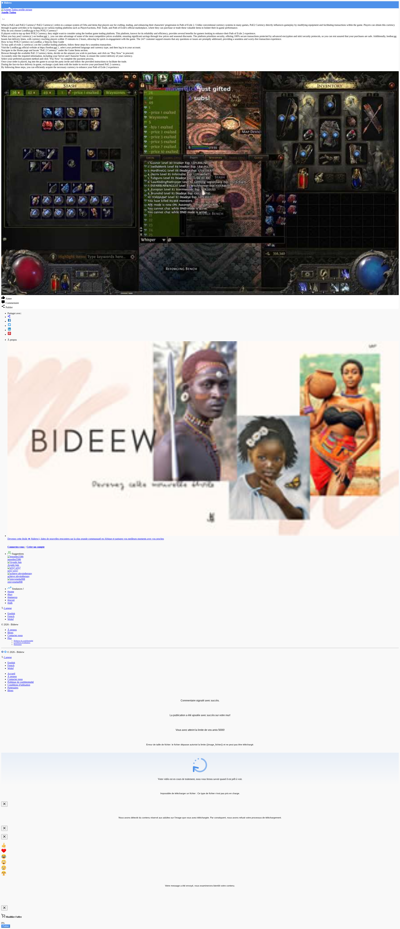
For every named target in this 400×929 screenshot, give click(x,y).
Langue (8, 608)
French (11, 616)
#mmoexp (12, 597)
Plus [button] (10, 638)
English (11, 613)
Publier (5, 926)
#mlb (10, 603)
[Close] (4, 804)
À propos (12, 629)
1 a (3, 19)
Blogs (10, 632)
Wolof (11, 619)
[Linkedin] (203, 329)
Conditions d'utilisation (22, 642)
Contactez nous (15, 635)
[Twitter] (203, 325)
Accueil (11, 673)
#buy (10, 594)
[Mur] (203, 316)
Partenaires (18, 644)
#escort (11, 600)
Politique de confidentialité (23, 641)
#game (11, 591)
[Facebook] (203, 320)
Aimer (8, 298)
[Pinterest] (203, 334)
